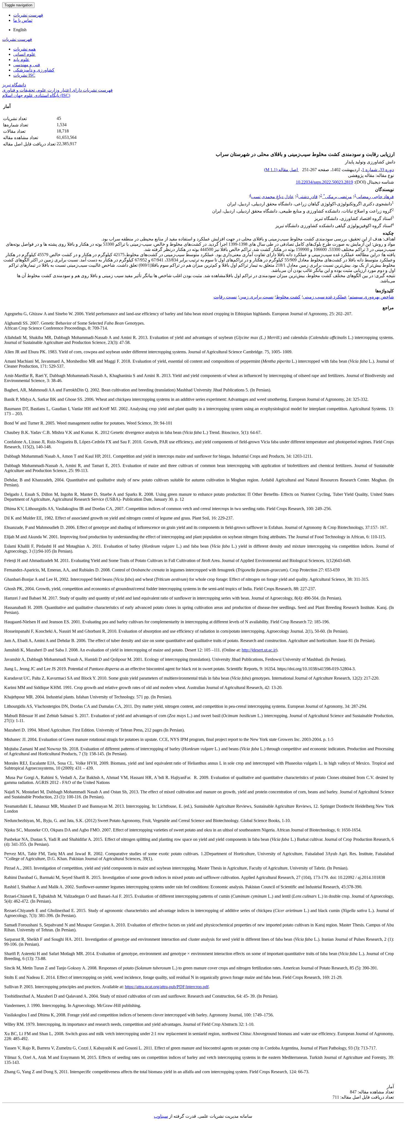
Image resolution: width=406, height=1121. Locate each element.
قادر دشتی (308, 196)
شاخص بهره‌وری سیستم (371, 297)
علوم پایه (21, 59)
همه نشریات (24, 49)
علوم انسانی (24, 54)
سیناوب (161, 1116)
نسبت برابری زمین (256, 297)
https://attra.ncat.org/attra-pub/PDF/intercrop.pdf (167, 986)
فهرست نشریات (28, 15)
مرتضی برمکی (337, 196)
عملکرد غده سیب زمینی (325, 297)
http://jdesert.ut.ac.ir (259, 650)
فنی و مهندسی (26, 64)
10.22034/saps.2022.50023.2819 (324, 182)
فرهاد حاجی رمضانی (375, 196)
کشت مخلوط (288, 297)
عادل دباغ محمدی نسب (272, 196)
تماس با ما (22, 20)
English (20, 29)
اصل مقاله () (281, 169)
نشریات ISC (24, 75)
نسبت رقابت (225, 297)
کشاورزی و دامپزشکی (33, 70)
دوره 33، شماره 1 (378, 169)
